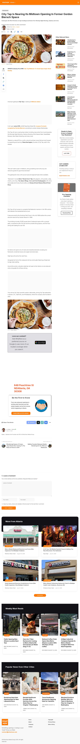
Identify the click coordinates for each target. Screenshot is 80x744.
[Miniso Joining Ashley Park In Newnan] (60, 76)
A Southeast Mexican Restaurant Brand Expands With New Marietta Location (72, 100)
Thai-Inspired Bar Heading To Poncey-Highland (72, 65)
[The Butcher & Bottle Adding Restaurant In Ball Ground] (60, 42)
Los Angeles (46, 693)
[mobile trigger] (78, 2)
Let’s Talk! (66, 153)
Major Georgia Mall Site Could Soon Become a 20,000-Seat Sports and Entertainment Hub (71, 116)
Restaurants (5, 10)
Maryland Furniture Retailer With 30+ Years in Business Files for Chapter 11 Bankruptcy (67, 701)
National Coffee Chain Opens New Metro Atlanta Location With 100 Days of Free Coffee (49, 642)
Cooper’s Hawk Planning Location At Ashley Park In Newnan (72, 87)
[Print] (18, 31)
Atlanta (7, 635)
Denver (6, 693)
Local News (9, 546)
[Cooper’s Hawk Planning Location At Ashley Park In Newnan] (60, 87)
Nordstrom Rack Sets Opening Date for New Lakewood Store (11, 699)
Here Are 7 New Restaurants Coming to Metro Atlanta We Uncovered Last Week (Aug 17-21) (30, 642)
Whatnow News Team (10, 553)
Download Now (67, 212)
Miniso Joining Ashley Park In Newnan (71, 76)
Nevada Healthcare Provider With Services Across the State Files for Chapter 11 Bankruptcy (30, 701)
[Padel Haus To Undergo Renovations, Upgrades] (60, 54)
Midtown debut (35, 101)
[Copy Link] (14, 31)
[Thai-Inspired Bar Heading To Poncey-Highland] (60, 66)
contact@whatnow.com (9, 732)
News (25, 693)
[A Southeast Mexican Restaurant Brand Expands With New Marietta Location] (60, 99)
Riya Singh (69, 108)
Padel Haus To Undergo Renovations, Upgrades (71, 54)
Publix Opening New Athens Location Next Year (11, 641)
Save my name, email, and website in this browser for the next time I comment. (24, 504)
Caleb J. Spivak (15, 27)
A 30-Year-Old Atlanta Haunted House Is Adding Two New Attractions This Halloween (58, 550)
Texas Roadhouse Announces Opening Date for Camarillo (49, 699)
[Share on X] (11, 31)
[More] (21, 31)
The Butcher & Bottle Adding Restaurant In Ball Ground (72, 42)
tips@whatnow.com (64, 175)
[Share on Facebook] (8, 31)
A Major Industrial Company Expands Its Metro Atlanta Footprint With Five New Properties (68, 642)
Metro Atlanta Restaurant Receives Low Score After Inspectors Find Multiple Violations (19, 550)
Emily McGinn (70, 48)
